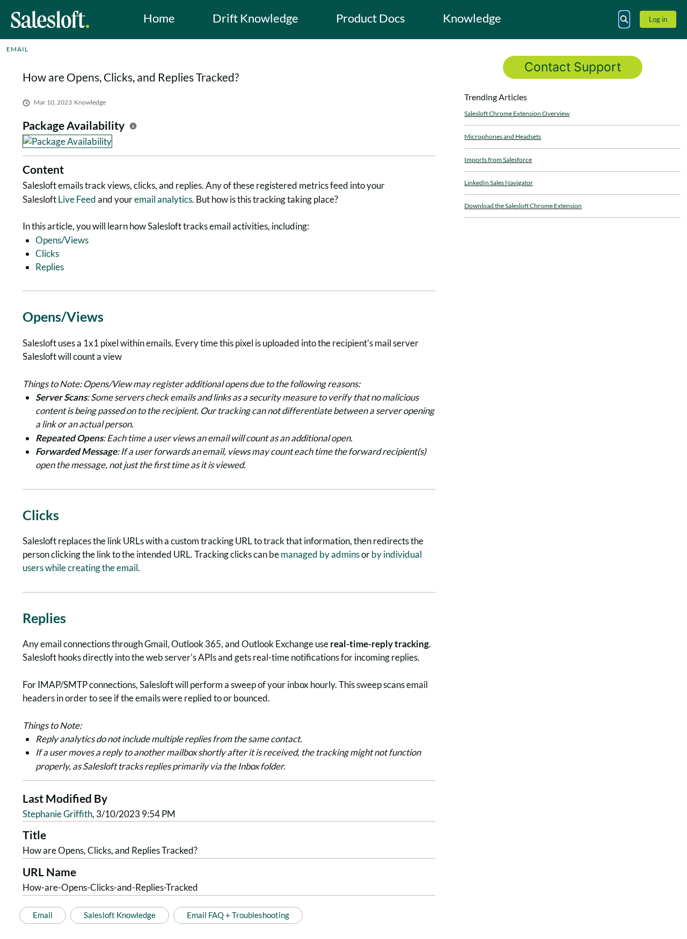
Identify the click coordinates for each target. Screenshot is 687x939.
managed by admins (320, 554)
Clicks (47, 253)
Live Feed (77, 199)
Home (159, 18)
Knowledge (472, 18)
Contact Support (572, 67)
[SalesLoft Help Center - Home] (50, 19)
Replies (49, 266)
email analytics (163, 199)
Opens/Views (62, 240)
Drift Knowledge (255, 18)
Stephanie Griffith (57, 813)
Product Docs (370, 18)
